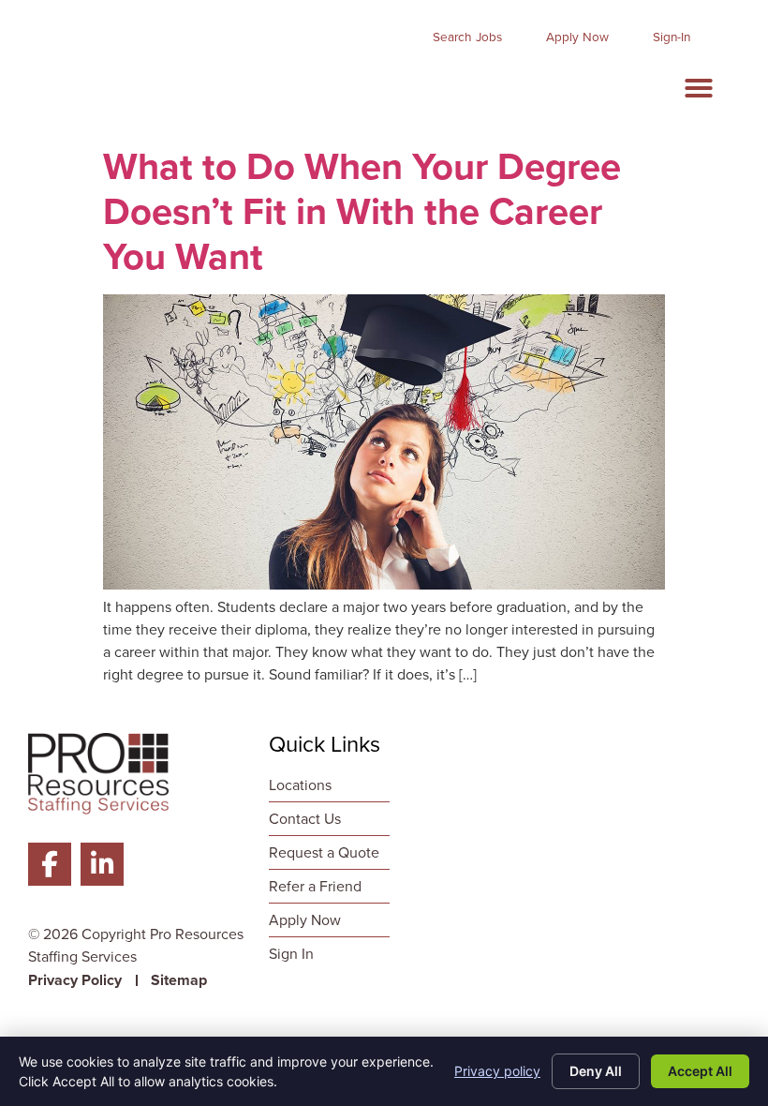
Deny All (595, 1071)
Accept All (700, 1071)
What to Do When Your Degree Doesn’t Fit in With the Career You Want (362, 211)
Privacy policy (497, 1071)
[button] (698, 88)
